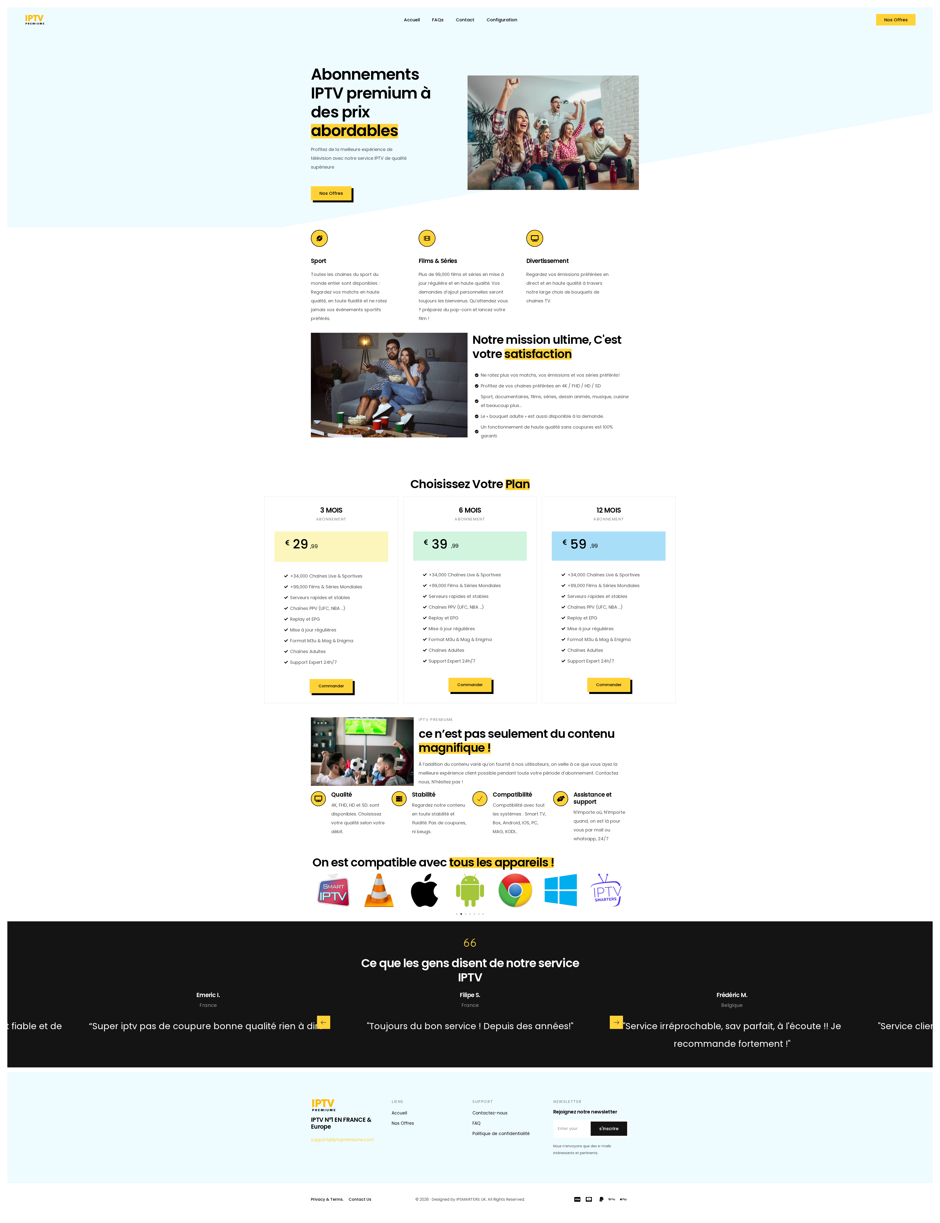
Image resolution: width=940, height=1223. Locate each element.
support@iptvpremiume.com (342, 1140)
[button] (457, 914)
